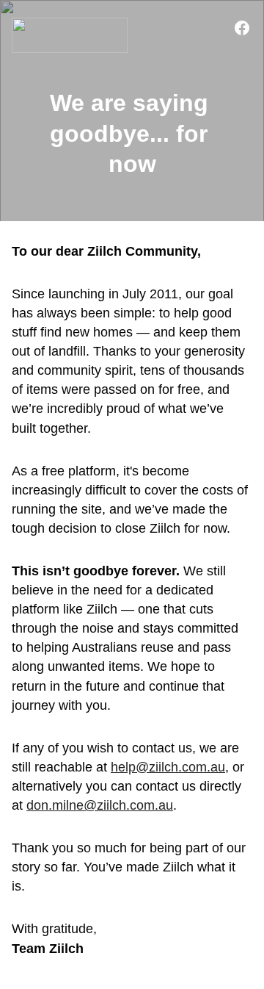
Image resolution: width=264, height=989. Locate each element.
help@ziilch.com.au (168, 767)
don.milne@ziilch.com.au (99, 805)
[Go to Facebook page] (242, 28)
